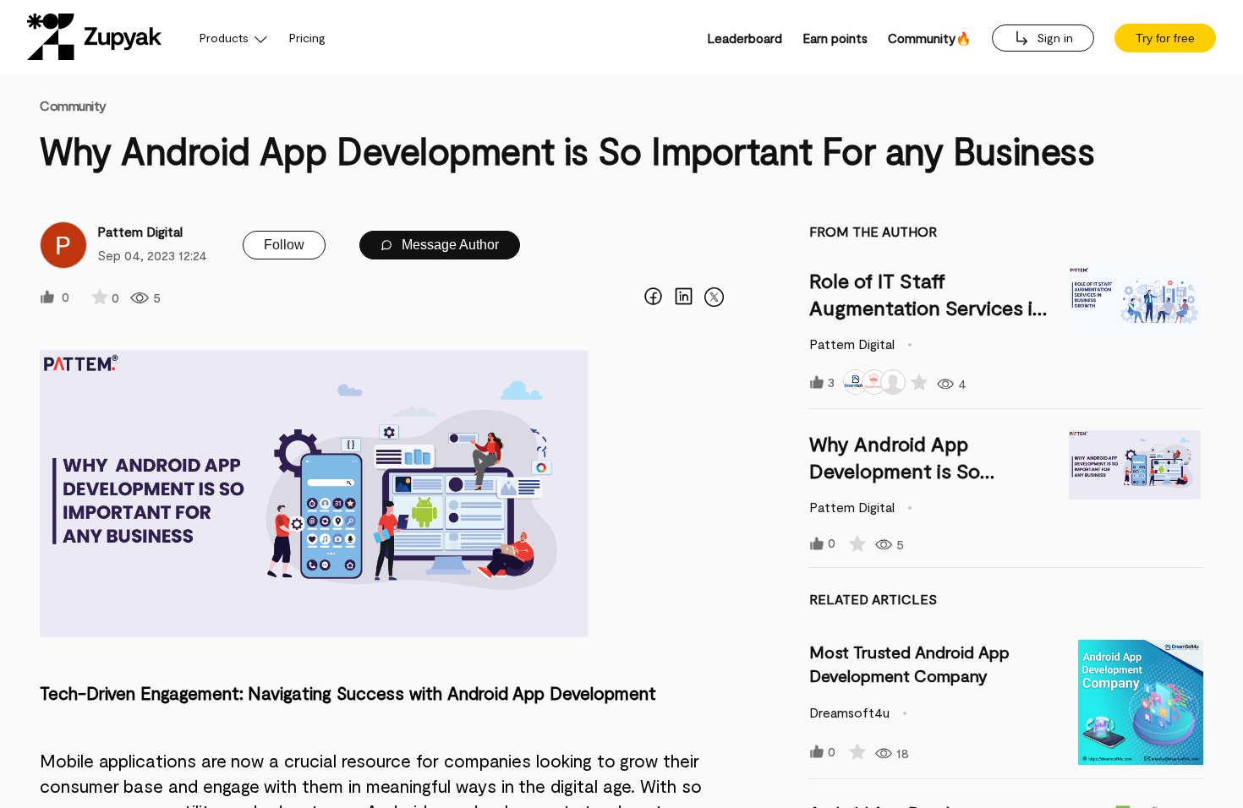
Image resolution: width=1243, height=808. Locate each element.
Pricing (307, 37)
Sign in (1053, 37)
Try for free (1165, 38)
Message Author (448, 244)
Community (73, 105)
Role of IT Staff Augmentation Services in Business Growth (926, 307)
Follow (284, 244)
